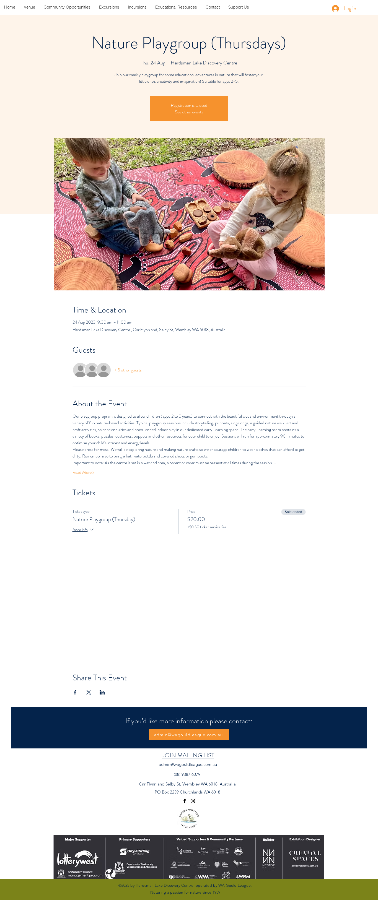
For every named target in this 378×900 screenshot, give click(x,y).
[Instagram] (193, 801)
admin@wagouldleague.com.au (188, 764)
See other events (189, 112)
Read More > (83, 472)
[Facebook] (184, 801)
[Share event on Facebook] (75, 692)
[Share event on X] (88, 692)
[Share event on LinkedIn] (102, 692)
